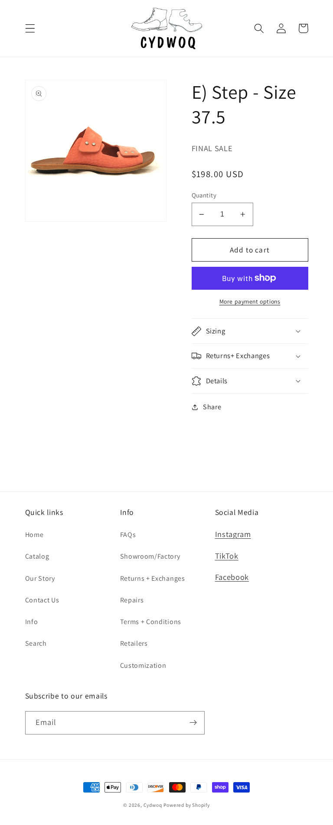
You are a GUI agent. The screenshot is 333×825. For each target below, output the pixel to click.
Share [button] (212, 406)
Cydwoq (153, 805)
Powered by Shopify (186, 805)
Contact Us (42, 600)
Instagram (233, 534)
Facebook (232, 577)
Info (31, 621)
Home (34, 534)
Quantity (204, 195)
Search (36, 643)
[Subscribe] (193, 722)
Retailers (134, 643)
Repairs (132, 600)
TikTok (226, 555)
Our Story (40, 578)
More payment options (250, 301)
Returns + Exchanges (152, 578)
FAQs (128, 534)
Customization (143, 665)
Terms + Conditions (150, 621)
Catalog (37, 556)
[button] (30, 28)
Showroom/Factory (150, 556)
